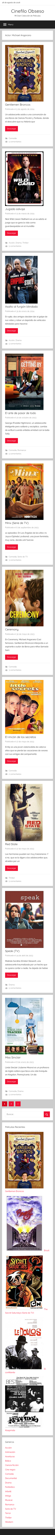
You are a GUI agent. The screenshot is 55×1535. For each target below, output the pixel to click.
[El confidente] (24, 1369)
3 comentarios (15, 560)
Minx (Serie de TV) (17, 523)
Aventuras (10, 1456)
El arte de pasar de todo (20, 413)
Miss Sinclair (13, 1057)
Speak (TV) (12, 951)
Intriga (8, 1496)
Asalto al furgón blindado (21, 306)
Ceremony (12, 629)
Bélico (8, 1461)
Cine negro (10, 1469)
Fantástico (10, 1487)
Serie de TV (23, 557)
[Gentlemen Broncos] (24, 1188)
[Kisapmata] (24, 1427)
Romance (22, 450)
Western (9, 1522)
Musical (8, 1500)
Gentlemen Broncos (17, 104)
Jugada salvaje (15, 209)
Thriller (25, 243)
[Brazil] (24, 1250)
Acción (12, 243)
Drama (18, 243)
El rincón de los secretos (20, 737)
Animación (10, 1452)
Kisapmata (10, 1430)
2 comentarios (15, 774)
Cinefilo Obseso (27, 11)
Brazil (46, 1250)
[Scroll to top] (50, 1530)
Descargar (11, 129)
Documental (11, 1478)
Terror (8, 1513)
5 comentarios (15, 142)
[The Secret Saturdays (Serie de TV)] (24, 1309)
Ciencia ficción (12, 1465)
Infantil (8, 1491)
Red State (11, 844)
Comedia (13, 138)
